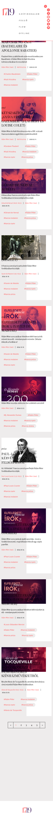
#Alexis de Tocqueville (13, 710)
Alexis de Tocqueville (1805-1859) (12, 690)
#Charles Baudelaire (12, 74)
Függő (23, 21)
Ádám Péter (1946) (7, 67)
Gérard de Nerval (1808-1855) (11, 203)
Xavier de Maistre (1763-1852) (11, 274)
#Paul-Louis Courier (12, 486)
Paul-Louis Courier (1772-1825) (11, 476)
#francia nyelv (28, 80)
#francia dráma (28, 426)
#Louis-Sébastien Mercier (14, 625)
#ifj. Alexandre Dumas (12, 415)
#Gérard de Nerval (11, 213)
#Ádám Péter (32, 74)
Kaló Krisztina (21, 67)
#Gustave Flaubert (11, 146)
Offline (24, 33)
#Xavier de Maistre (11, 283)
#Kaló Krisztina (10, 80)
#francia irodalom (11, 85)
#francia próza (27, 157)
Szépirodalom (29, 14)
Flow (22, 27)
